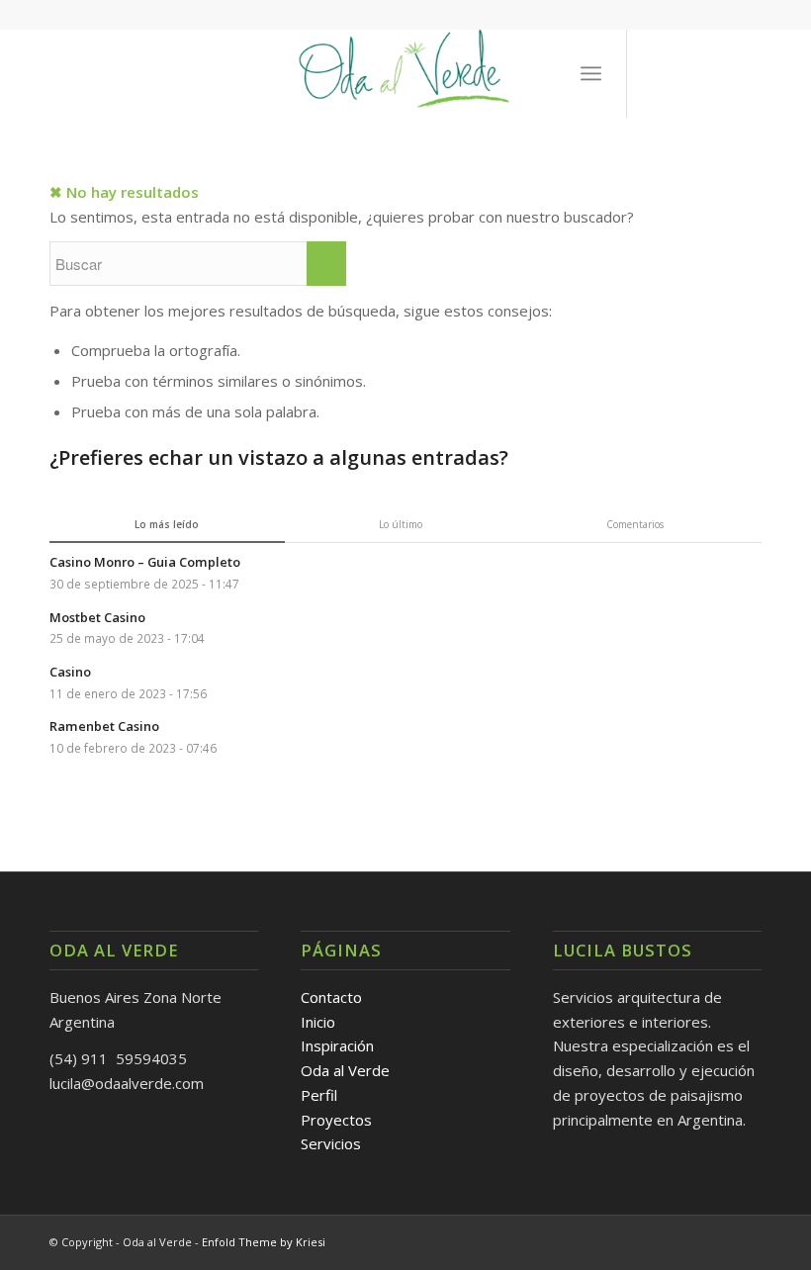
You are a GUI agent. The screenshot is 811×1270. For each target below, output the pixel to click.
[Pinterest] (717, 73)
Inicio (318, 1022)
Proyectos (336, 1120)
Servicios (331, 1143)
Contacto (331, 997)
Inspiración (337, 1045)
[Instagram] (658, 73)
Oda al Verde (345, 1070)
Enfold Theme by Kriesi (263, 1241)
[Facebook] (747, 73)
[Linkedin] (687, 73)
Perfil (319, 1095)
